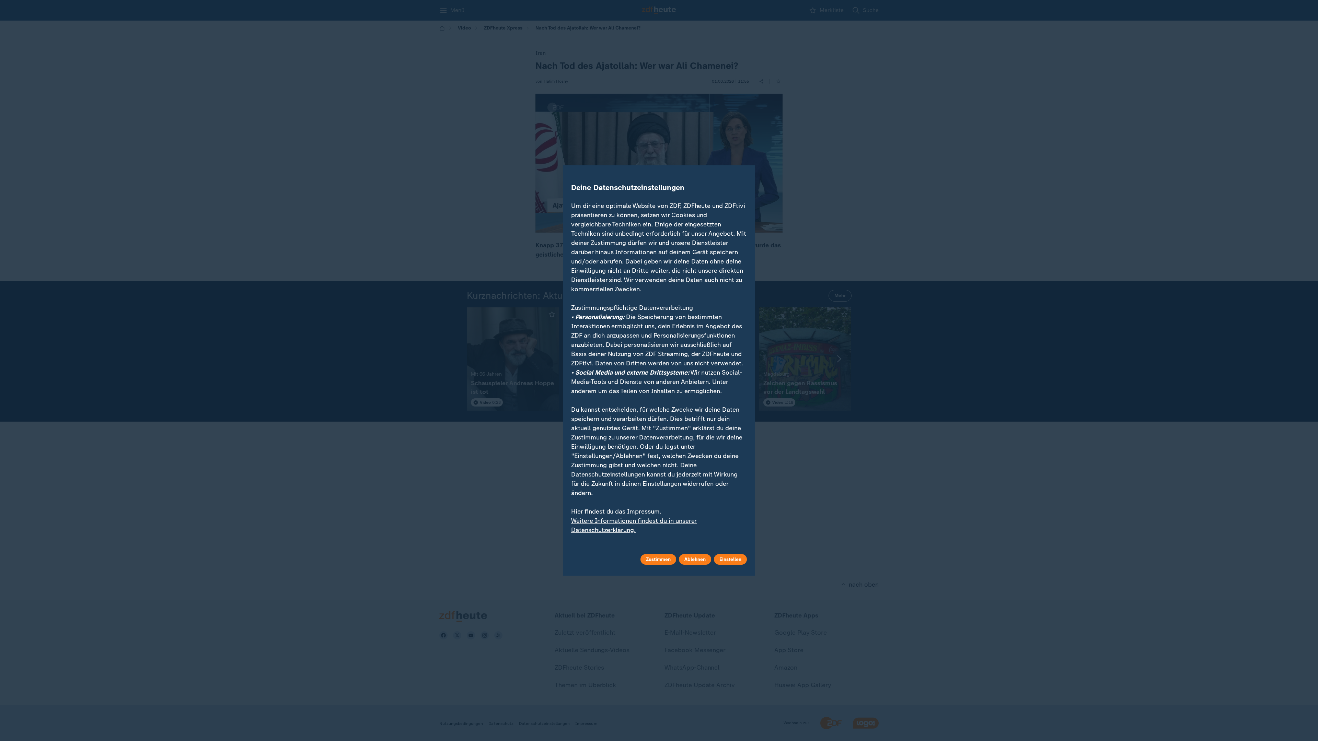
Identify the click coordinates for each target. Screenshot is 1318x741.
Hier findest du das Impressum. (616, 511)
